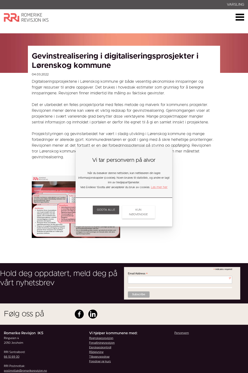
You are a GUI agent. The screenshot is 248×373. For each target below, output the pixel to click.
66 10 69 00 (11, 356)
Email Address (138, 273)
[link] (106, 210)
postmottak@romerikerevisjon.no (25, 370)
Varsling (235, 4)
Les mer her (159, 187)
